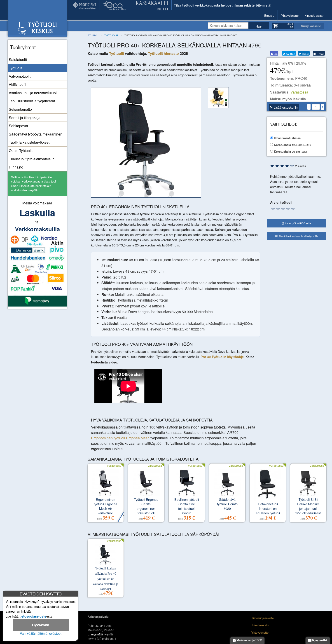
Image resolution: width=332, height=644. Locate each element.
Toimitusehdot (260, 625)
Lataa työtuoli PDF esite (297, 223)
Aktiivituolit (17, 84)
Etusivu (269, 15)
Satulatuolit (18, 59)
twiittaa (290, 54)
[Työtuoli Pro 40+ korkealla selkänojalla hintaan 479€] (146, 142)
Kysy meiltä (319, 640)
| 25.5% (294, 63)
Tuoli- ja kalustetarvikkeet (29, 142)
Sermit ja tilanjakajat (25, 117)
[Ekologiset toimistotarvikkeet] (116, 5)
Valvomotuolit (19, 76)
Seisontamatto (20, 109)
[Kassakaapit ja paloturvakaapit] (151, 5)
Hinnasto (16, 167)
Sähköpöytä (18, 125)
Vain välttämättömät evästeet (40, 633)
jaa (275, 54)
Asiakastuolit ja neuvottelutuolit (33, 92)
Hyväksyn (40, 625)
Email (320, 54)
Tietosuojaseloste (262, 618)
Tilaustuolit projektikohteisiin (31, 159)
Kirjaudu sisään (314, 15)
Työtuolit (15, 67)
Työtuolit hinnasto (163, 53)
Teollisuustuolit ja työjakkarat (32, 100)
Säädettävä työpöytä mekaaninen (35, 134)
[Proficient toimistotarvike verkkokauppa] (84, 5)
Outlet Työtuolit (21, 150)
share (305, 54)
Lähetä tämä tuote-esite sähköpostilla (297, 236)
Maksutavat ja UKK (249, 640)
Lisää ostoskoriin (285, 107)
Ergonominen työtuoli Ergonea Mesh (120, 437)
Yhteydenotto (290, 15)
